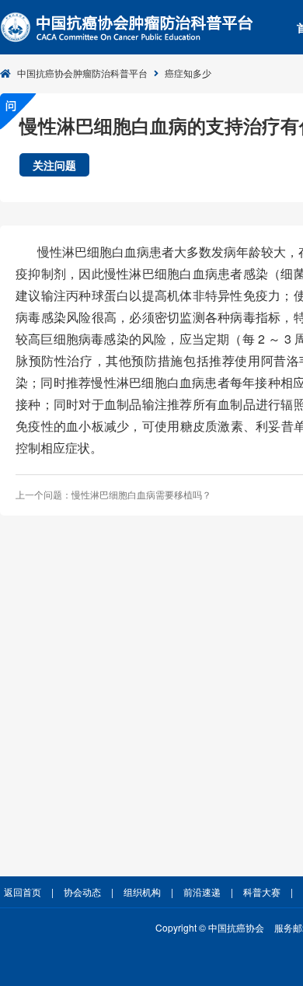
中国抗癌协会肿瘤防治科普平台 (82, 72)
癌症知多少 (188, 72)
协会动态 (82, 891)
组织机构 (142, 891)
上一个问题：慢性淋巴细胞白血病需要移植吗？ (113, 494)
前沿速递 (202, 891)
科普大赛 (261, 891)
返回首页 (22, 891)
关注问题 (54, 165)
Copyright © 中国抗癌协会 (209, 927)
